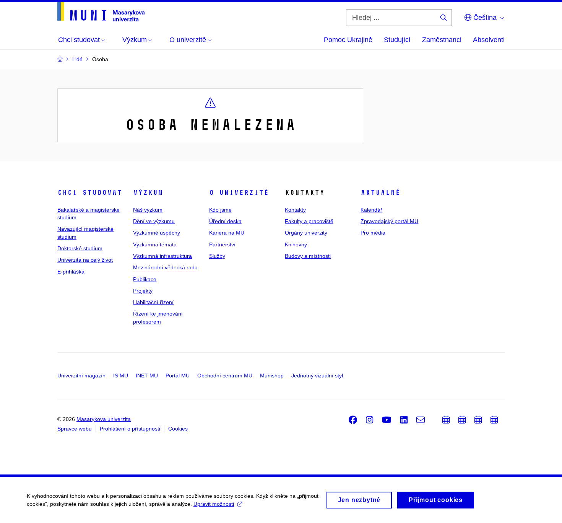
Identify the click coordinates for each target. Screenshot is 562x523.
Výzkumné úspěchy (156, 233)
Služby (217, 256)
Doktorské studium (79, 248)
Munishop (272, 375)
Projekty (143, 291)
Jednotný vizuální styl (317, 375)
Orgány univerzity (306, 233)
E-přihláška (70, 272)
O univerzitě (239, 192)
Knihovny (296, 244)
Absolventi (489, 40)
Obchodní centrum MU (224, 375)
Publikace (144, 279)
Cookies (178, 429)
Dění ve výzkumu (154, 221)
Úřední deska (225, 221)
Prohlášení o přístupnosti (130, 429)
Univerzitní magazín (81, 375)
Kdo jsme (220, 210)
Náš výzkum (147, 210)
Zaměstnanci (441, 40)
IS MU (120, 375)
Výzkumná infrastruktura (162, 256)
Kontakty (295, 210)
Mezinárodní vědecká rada (165, 267)
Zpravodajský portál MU (389, 221)
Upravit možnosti (213, 504)
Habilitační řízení (153, 302)
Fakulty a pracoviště (309, 221)
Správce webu (74, 429)
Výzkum (148, 192)
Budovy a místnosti (308, 256)
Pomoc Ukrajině (348, 40)
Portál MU (178, 375)
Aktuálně (380, 192)
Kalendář (371, 210)
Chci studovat (89, 192)
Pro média (373, 233)
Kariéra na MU (226, 233)
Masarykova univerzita (103, 419)
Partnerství (222, 244)
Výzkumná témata (155, 244)
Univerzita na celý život (85, 260)
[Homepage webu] (101, 11)
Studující (397, 40)
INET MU (147, 375)
